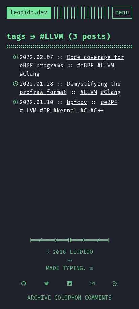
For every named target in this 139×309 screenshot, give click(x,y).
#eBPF (85, 65)
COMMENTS (98, 297)
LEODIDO (81, 252)
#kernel (65, 110)
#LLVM (105, 65)
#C (83, 110)
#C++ (97, 110)
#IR (45, 110)
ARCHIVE (39, 297)
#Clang (30, 74)
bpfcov (77, 102)
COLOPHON (67, 297)
